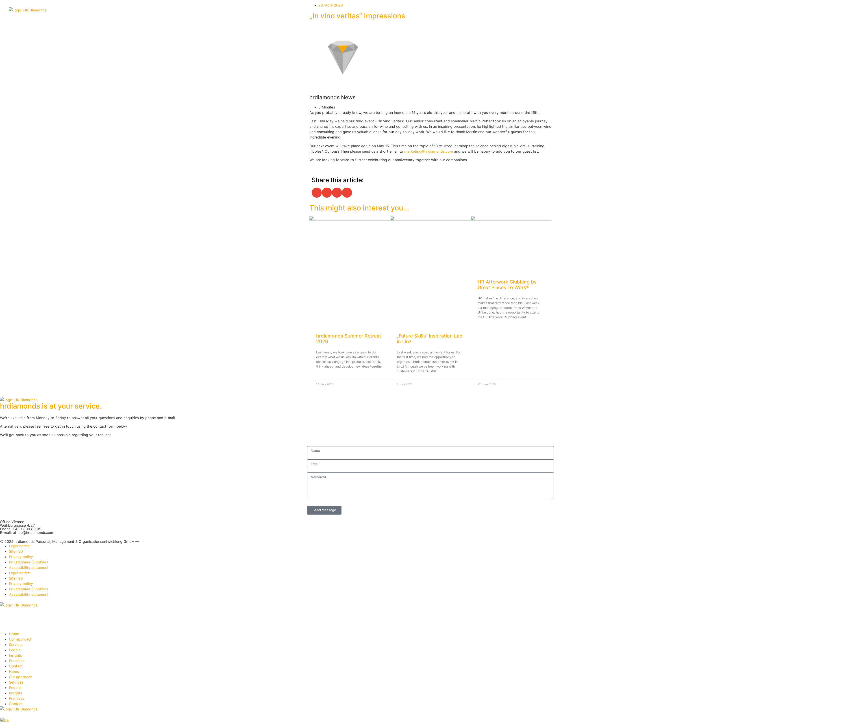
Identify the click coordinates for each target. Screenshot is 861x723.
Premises (16, 660)
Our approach (20, 639)
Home (14, 634)
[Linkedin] (5, 613)
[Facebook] (30, 613)
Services (16, 644)
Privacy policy (21, 556)
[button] (317, 193)
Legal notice (19, 546)
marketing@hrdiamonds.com (428, 151)
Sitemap (16, 551)
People (15, 650)
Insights (15, 655)
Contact (16, 666)
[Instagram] (18, 613)
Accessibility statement (28, 567)
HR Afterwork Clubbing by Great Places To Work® (507, 284)
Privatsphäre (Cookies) (28, 562)
